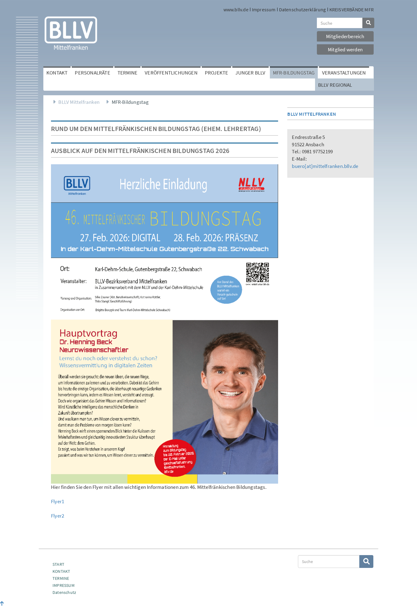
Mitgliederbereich (345, 36)
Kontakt (56, 72)
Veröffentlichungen (171, 72)
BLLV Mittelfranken (79, 102)
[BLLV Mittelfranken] (70, 32)
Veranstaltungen (344, 72)
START (58, 564)
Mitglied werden (345, 49)
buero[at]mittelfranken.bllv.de (325, 166)
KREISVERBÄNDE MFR (351, 9)
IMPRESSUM (63, 585)
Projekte (216, 72)
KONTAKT (61, 571)
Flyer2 (57, 515)
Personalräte (92, 72)
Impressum (264, 9)
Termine (127, 72)
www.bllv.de (235, 9)
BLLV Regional (335, 85)
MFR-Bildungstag (294, 72)
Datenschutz (64, 592)
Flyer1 (57, 501)
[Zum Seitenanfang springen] (2, 603)
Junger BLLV (250, 72)
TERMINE (61, 578)
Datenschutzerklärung (302, 9)
